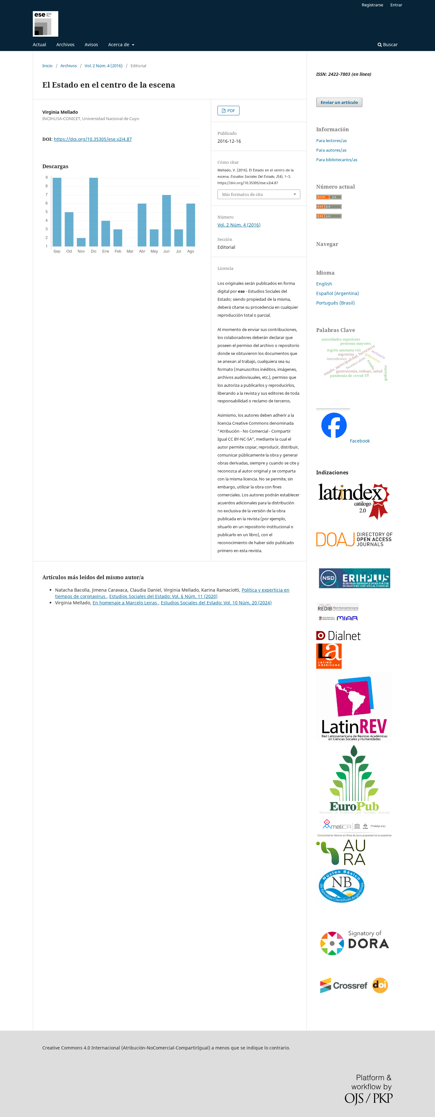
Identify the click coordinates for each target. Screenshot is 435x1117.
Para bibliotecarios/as (336, 159)
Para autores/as (331, 150)
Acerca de (119, 44)
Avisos (91, 44)
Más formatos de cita (242, 194)
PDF (230, 110)
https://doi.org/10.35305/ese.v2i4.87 (93, 139)
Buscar (390, 44)
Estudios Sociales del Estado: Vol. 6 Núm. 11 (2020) (163, 596)
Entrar (396, 5)
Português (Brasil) (335, 303)
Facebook (360, 441)
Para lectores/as (331, 140)
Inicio (47, 65)
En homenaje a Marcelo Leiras (125, 603)
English (324, 284)
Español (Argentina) (337, 293)
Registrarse (372, 5)
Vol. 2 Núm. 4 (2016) (104, 65)
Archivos (65, 44)
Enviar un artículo (339, 102)
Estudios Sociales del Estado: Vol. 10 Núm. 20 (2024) (216, 603)
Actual (39, 44)
